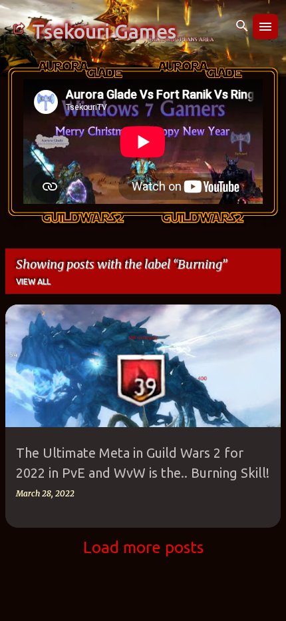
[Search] (242, 27)
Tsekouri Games (104, 31)
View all (33, 281)
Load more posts (143, 547)
